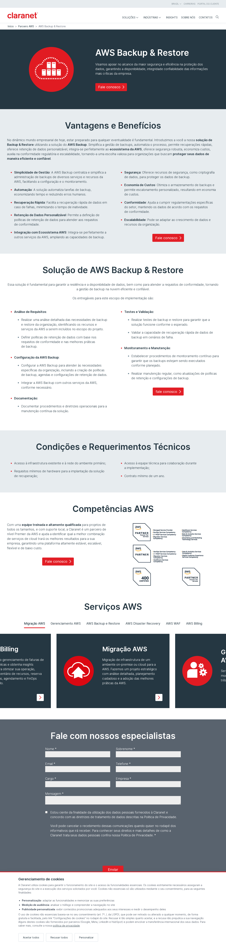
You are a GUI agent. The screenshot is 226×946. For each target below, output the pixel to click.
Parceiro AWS (26, 26)
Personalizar (86, 937)
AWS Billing (194, 623)
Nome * (50, 749)
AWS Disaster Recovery (143, 623)
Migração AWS (34, 623)
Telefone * (123, 764)
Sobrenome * (125, 749)
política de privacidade (66, 925)
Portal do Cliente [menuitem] (208, 3)
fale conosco (166, 392)
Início (11, 26)
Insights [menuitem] (172, 17)
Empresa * (123, 778)
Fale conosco (109, 87)
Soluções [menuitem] (128, 17)
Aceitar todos (31, 937)
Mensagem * (54, 793)
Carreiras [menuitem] (189, 3)
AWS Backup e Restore (103, 623)
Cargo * (50, 778)
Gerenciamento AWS (66, 623)
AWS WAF (173, 623)
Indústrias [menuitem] (151, 17)
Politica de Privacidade (137, 835)
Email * (50, 764)
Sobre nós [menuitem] (188, 17)
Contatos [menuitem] (206, 17)
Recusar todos (59, 937)
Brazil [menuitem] (175, 3)
